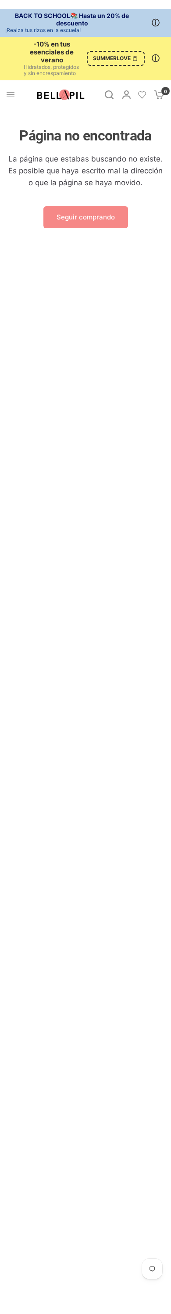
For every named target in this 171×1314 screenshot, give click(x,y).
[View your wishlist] (142, 94)
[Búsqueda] (109, 94)
